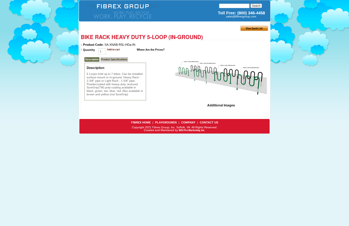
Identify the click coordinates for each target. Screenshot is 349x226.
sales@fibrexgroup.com (241, 16)
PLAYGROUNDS (166, 122)
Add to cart (113, 49)
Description (92, 59)
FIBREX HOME (141, 122)
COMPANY (188, 122)
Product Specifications (114, 59)
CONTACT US (209, 122)
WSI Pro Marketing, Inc (192, 130)
